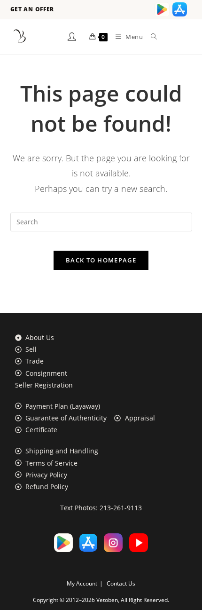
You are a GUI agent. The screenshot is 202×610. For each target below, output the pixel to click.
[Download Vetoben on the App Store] (179, 9)
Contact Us (121, 583)
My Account (82, 583)
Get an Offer (32, 9)
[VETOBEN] (19, 36)
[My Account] (71, 36)
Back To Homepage (101, 260)
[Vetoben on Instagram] (113, 542)
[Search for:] (150, 36)
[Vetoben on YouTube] (138, 542)
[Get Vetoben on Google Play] (162, 9)
